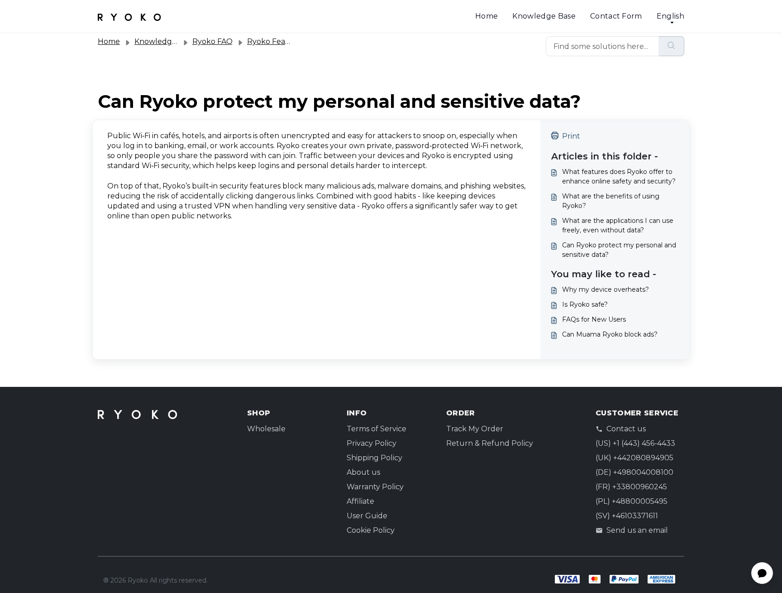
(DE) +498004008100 (634, 472)
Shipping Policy (374, 457)
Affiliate (360, 501)
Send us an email (637, 530)
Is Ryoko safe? (585, 304)
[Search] (671, 46)
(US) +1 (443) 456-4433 (635, 443)
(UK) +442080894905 (634, 457)
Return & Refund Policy (489, 443)
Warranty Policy (375, 486)
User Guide (367, 515)
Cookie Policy (371, 530)
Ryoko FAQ (212, 41)
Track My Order (474, 428)
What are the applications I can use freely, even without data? (617, 225)
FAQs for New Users (594, 319)
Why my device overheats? (605, 289)
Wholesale (266, 428)
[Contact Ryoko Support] (129, 16)
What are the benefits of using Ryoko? (610, 201)
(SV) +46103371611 (627, 515)
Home (486, 16)
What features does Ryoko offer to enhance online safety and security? (619, 176)
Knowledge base (164, 41)
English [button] (670, 16)
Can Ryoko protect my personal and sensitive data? (619, 250)
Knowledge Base (543, 16)
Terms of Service (376, 428)
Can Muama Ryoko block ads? (610, 334)
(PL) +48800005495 (632, 501)
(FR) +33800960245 (631, 486)
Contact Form (616, 16)
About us (363, 472)
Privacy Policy (371, 443)
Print (571, 136)
